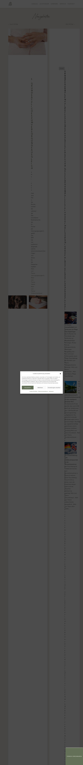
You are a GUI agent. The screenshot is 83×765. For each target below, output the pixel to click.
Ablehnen (40, 387)
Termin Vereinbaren (74, 756)
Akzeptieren (27, 387)
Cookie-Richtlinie (33, 391)
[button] (60, 373)
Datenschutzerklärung (43, 391)
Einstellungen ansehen (54, 387)
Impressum (51, 391)
